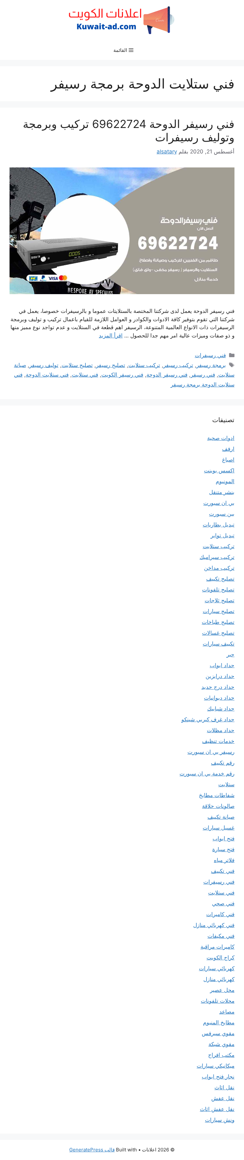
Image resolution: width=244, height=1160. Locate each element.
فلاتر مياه (224, 860)
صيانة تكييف (220, 817)
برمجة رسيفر (211, 365)
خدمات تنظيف (218, 741)
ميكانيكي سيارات (215, 1066)
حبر (230, 654)
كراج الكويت (220, 957)
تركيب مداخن (219, 568)
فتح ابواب (223, 838)
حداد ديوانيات (219, 698)
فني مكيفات (220, 936)
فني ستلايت (85, 374)
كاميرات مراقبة (217, 947)
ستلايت (226, 784)
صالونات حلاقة (218, 806)
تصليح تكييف (220, 579)
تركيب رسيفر (178, 365)
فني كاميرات (220, 914)
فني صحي (223, 903)
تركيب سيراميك (217, 557)
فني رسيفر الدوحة (166, 374)
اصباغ (228, 459)
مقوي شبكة (221, 1044)
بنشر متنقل (221, 492)
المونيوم (225, 481)
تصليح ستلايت (77, 365)
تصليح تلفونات (218, 589)
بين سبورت (221, 514)
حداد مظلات (220, 730)
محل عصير (222, 990)
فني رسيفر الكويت (122, 374)
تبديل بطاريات (218, 524)
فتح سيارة (223, 849)
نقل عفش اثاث (217, 1109)
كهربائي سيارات (216, 968)
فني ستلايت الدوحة (47, 374)
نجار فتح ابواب (218, 1076)
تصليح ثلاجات (219, 600)
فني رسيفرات (210, 355)
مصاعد (226, 1011)
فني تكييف (222, 871)
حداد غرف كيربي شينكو (207, 719)
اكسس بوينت (219, 470)
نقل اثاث (224, 1087)
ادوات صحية (220, 438)
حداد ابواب (222, 665)
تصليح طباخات (218, 622)
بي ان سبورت (218, 503)
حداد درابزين (220, 676)
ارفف (228, 449)
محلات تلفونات (217, 1001)
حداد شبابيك (220, 708)
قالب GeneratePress (92, 1150)
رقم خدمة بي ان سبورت (207, 773)
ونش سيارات (219, 1120)
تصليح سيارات (218, 611)
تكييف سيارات (218, 643)
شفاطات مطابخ (216, 795)
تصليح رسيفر (110, 365)
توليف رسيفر (43, 365)
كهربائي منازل (218, 979)
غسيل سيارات (218, 827)
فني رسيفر (203, 374)
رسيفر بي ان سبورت (210, 752)
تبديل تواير (222, 535)
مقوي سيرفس (218, 1033)
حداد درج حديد (217, 687)
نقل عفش (222, 1098)
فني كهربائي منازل (213, 925)
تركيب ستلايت (144, 365)
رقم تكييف (222, 763)
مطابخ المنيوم (218, 1022)
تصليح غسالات (218, 633)
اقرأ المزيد (111, 335)
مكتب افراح (221, 1055)
